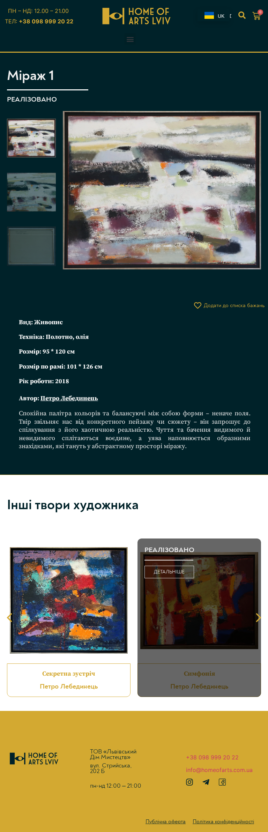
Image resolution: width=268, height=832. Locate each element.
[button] (130, 39)
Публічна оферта (166, 821)
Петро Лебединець (69, 398)
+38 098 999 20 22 (46, 21)
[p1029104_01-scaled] (158, 190)
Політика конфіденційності (223, 821)
